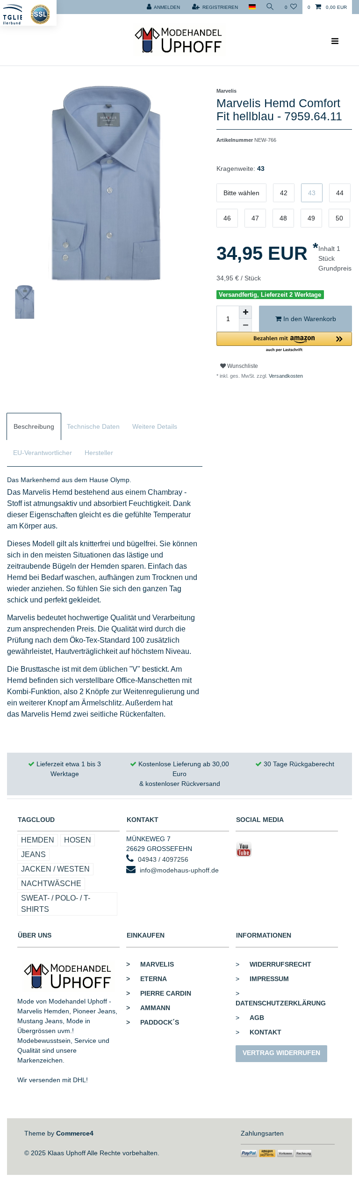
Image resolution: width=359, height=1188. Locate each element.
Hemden (37, 840)
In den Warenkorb (308, 319)
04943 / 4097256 (163, 859)
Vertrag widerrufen (281, 1052)
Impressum (269, 979)
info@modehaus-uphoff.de (179, 870)
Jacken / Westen (55, 869)
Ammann (148, 1008)
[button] (284, 342)
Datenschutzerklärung (281, 1003)
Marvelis (150, 964)
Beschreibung (34, 426)
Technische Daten (93, 426)
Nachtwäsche (51, 883)
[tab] (34, 426)
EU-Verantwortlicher (42, 452)
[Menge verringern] (245, 325)
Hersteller (99, 452)
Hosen (77, 840)
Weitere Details (154, 426)
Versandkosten (285, 376)
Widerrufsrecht (280, 964)
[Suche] (270, 7)
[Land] (251, 7)
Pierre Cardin (158, 993)
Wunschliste (242, 366)
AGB (257, 1017)
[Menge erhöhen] (245, 312)
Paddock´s (152, 1022)
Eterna (146, 979)
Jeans (33, 854)
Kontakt (265, 1032)
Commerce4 (74, 1133)
